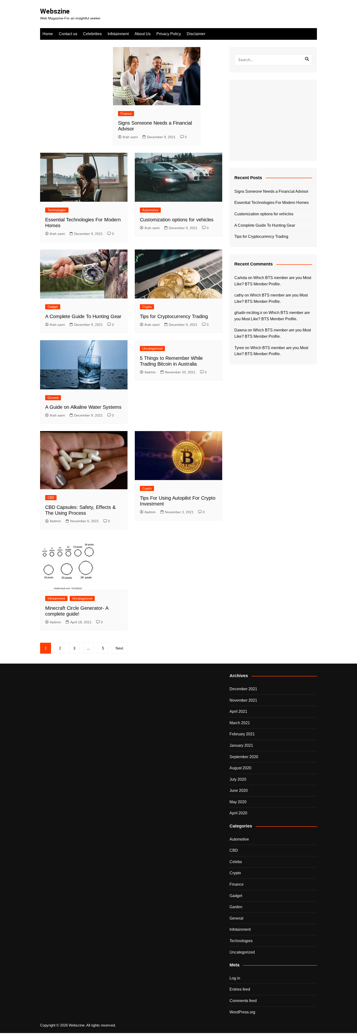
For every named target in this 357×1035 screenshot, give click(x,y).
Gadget (53, 307)
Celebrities (92, 34)
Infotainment (118, 34)
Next (119, 648)
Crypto (147, 307)
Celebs (236, 862)
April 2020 (238, 813)
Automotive (150, 210)
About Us (143, 34)
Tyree (239, 348)
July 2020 (238, 779)
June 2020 (239, 790)
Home (47, 34)
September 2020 (244, 757)
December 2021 (243, 689)
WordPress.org (242, 1012)
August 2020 (240, 768)
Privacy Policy (168, 34)
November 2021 (243, 700)
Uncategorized (152, 348)
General (53, 398)
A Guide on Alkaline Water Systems (83, 407)
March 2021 (240, 723)
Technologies (57, 210)
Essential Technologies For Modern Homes (271, 203)
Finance (126, 113)
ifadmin (150, 372)
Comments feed (243, 1001)
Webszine (55, 11)
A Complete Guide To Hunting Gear (83, 316)
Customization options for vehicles (176, 219)
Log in (235, 978)
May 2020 (238, 802)
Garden (236, 907)
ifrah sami (130, 137)
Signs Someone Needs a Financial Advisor (271, 191)
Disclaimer (196, 34)
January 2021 (241, 745)
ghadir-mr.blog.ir (248, 313)
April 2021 (238, 711)
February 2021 (242, 734)
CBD (51, 497)
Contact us (68, 34)
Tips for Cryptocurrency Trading (174, 316)
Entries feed (240, 989)
